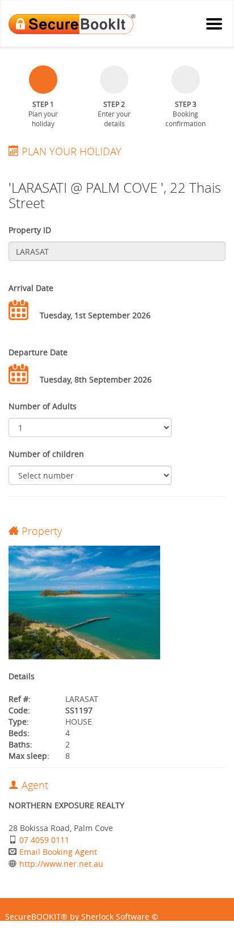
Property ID (30, 230)
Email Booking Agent (58, 851)
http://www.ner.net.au (61, 863)
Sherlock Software (115, 916)
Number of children (46, 453)
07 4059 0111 (44, 839)
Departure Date (38, 352)
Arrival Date (31, 287)
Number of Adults (43, 406)
